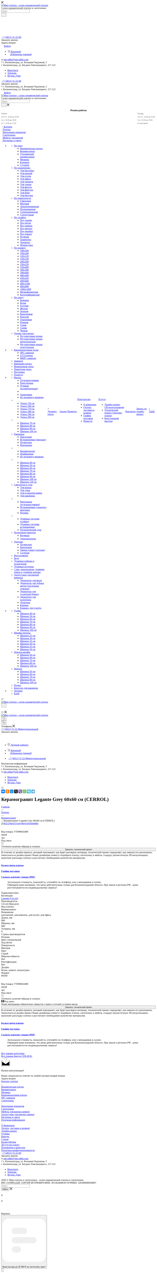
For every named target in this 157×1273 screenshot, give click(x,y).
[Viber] (20, 791)
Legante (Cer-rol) (9, 898)
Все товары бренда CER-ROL (16, 1056)
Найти (5, 1189)
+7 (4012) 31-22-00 (11, 37)
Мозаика (5, 1092)
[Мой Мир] (11, 791)
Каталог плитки (9, 1081)
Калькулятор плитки (12, 865)
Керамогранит (8, 1089)
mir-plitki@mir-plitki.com (16, 59)
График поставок (10, 871)
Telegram (11, 73)
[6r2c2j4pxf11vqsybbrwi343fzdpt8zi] (19, 823)
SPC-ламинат (8, 1098)
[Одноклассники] (7, 791)
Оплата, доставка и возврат (15, 1128)
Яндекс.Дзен (14, 76)
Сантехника (7, 1100)
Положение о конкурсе (13, 1147)
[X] (16, 791)
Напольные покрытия (12, 1106)
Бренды (5, 1136)
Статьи (5, 1139)
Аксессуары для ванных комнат (17, 1114)
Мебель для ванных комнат (15, 1111)
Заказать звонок (9, 83)
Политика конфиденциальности (18, 1150)
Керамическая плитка (12, 1086)
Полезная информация (13, 1120)
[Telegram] (33, 791)
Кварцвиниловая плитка (14, 1095)
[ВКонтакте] (3, 791)
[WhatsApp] (24, 791)
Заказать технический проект (78, 849)
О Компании (8, 1125)
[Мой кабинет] (2, 709)
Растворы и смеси (10, 1117)
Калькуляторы (8, 1142)
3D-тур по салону (10, 1144)
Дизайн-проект (9, 1131)
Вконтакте (12, 70)
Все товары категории (13, 1053)
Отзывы (5, 1133)
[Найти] (3, 15)
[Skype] (29, 791)
